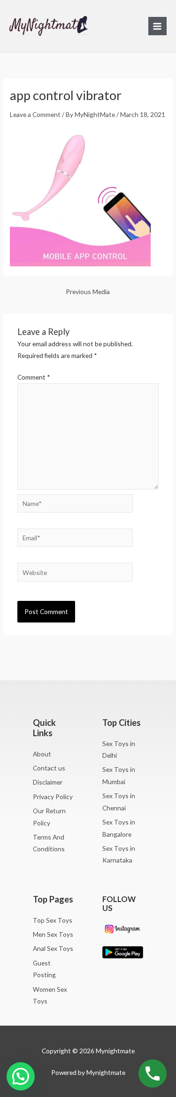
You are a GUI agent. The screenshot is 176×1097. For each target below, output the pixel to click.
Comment (33, 377)
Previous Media (88, 291)
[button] (21, 1076)
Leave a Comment (35, 114)
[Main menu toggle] (157, 26)
